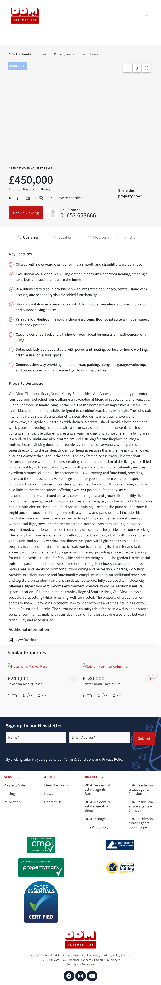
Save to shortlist (69, 197)
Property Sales (15, 785)
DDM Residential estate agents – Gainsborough (141, 789)
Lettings (10, 794)
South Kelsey (90, 54)
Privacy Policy (112, 759)
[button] (127, 68)
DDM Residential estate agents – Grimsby (141, 806)
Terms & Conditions (79, 759)
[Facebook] (69, 976)
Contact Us (52, 802)
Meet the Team (56, 785)
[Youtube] (92, 976)
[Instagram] (80, 976)
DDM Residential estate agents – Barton (97, 789)
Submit (144, 738)
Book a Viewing (26, 212)
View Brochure (26, 639)
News (48, 794)
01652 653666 (78, 213)
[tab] (32, 237)
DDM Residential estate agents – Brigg (97, 806)
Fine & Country (96, 827)
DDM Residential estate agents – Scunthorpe (141, 823)
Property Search (64, 54)
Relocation (12, 802)
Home (43, 54)
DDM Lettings (95, 819)
